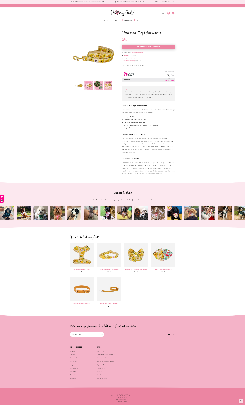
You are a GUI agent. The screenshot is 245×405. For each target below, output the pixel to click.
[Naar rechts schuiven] (115, 85)
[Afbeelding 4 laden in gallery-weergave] (108, 85)
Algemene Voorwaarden (104, 365)
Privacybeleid (101, 368)
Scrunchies (73, 375)
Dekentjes (73, 371)
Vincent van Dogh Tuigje (82, 269)
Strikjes (72, 354)
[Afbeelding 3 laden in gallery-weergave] (98, 85)
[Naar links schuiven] (72, 85)
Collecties (73, 378)
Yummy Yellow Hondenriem (109, 304)
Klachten (100, 371)
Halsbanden (73, 361)
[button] (107, 20)
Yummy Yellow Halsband (82, 304)
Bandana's (73, 351)
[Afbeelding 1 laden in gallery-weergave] (79, 85)
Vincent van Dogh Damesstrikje (136, 269)
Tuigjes (72, 365)
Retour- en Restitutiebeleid (105, 361)
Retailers (100, 375)
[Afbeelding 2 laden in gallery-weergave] (88, 85)
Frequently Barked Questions (106, 354)
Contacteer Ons (102, 378)
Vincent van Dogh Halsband (109, 269)
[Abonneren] (102, 334)
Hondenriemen (74, 368)
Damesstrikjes (74, 358)
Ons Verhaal (100, 351)
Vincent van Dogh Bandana (163, 269)
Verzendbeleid (101, 358)
